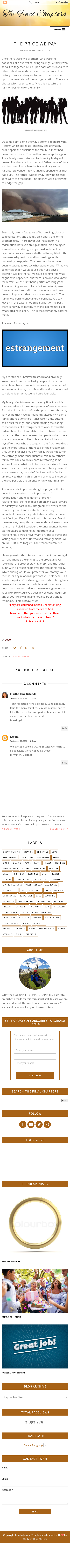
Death (45, 874)
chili (18, 934)
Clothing (50, 896)
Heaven (48, 863)
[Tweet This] (14, 648)
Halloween (59, 906)
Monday (37, 917)
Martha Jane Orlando (23, 694)
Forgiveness (9, 857)
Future (25, 868)
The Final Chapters (35, 14)
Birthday (19, 874)
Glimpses (36, 906)
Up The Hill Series (12, 885)
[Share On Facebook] (20, 648)
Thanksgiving (10, 868)
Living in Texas (22, 879)
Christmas (42, 852)
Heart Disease (10, 912)
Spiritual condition (14, 928)
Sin (31, 857)
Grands (7, 879)
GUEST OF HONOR (11, 1317)
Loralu (14, 736)
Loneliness (39, 868)
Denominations (26, 901)
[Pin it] (32, 648)
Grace (23, 857)
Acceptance (34, 890)
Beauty (7, 874)
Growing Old (10, 890)
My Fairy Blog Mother (35, 1538)
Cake (38, 896)
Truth (56, 857)
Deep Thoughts (11, 852)
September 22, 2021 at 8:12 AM (23, 741)
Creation (28, 852)
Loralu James (22, 1535)
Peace (28, 863)
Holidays (60, 863)
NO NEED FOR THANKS (13, 1372)
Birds (48, 890)
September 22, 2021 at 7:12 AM (23, 698)
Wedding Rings (46, 928)
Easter (55, 874)
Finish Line (60, 901)
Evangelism (44, 901)
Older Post (57, 828)
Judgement (9, 917)
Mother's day (52, 917)
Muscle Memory (11, 923)
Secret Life (39, 923)
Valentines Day (34, 885)
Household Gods (41, 912)
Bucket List (26, 896)
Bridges (58, 890)
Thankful (56, 879)
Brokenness (9, 896)
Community (43, 857)
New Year (53, 868)
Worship (7, 934)
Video (32, 928)
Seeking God (41, 879)
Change (17, 863)
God (46, 906)
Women (61, 928)
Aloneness (51, 885)
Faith (37, 863)
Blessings (33, 874)
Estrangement (20, 656)
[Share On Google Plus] (26, 648)
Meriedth (24, 917)
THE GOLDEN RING (11, 1261)
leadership (30, 934)
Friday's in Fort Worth (15, 906)
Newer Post (12, 828)
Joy (23, 890)
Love (54, 852)
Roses (26, 923)
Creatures (8, 901)
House (25, 912)
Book (6, 863)
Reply (64, 728)
